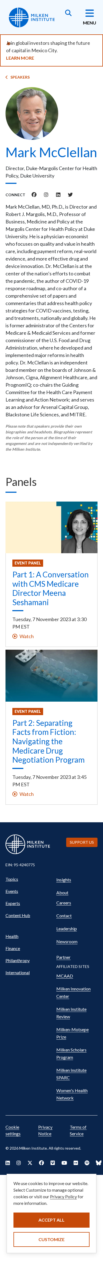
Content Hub (17, 915)
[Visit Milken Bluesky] (98, 1163)
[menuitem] (28, 879)
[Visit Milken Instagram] (18, 1163)
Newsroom (66, 941)
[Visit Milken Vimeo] (53, 1163)
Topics (11, 879)
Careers (63, 902)
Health (11, 936)
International (17, 972)
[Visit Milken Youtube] (64, 1163)
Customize (51, 1239)
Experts (12, 903)
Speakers (20, 77)
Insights (63, 879)
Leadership (66, 928)
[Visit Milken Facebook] (41, 1163)
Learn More (20, 57)
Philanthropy (17, 960)
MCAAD (64, 975)
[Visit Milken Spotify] (87, 1163)
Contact (64, 915)
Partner (63, 957)
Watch (27, 636)
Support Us (82, 842)
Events (11, 891)
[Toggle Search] (68, 13)
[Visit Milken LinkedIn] (7, 1163)
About (62, 892)
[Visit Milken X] (29, 1163)
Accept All (51, 1219)
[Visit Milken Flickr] (76, 1163)
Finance (12, 948)
